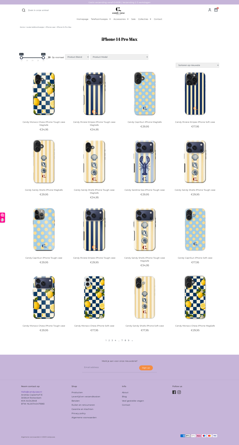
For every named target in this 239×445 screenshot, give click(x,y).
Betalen (76, 401)
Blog (124, 396)
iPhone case (50, 27)
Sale (133, 19)
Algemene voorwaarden (84, 417)
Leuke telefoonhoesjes (35, 27)
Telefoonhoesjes (99, 19)
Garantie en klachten (82, 409)
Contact (158, 19)
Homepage (82, 19)
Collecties (143, 19)
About (125, 392)
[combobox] (65, 10)
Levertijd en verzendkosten (86, 396)
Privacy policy (79, 413)
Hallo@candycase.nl (31, 392)
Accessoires (120, 19)
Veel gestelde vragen (133, 401)
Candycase (50, 437)
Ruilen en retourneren (83, 405)
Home (22, 27)
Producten (77, 392)
